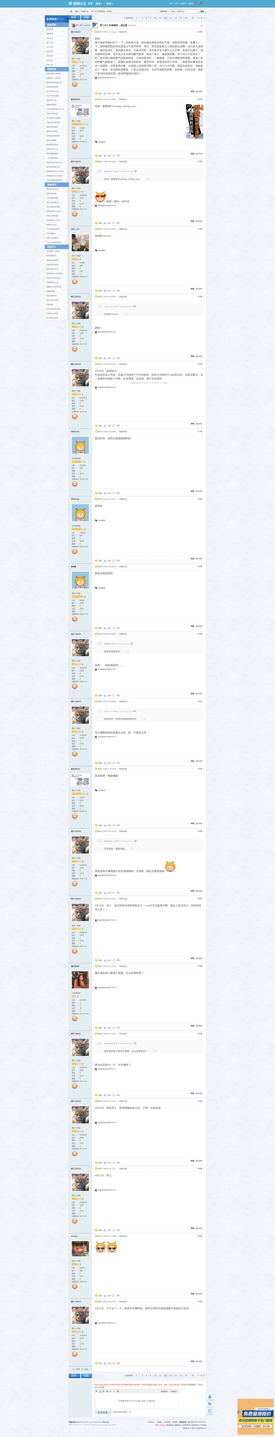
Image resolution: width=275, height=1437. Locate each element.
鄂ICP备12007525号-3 (196, 1422)
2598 (82, 603)
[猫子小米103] (73, 25)
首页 (90, 3)
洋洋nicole (75, 432)
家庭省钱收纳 (51, 296)
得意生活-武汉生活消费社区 (70, 11)
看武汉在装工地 (52, 189)
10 (155, 18)
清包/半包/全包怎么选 (54, 162)
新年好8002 (75, 99)
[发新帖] (74, 18)
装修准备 (49, 34)
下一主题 (85, 1369)
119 (81, 266)
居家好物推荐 (51, 105)
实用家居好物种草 (53, 136)
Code (114, 1391)
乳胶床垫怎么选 (52, 282)
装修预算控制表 (52, 145)
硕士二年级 (76, 121)
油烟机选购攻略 (52, 260)
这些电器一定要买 (53, 251)
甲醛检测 (49, 305)
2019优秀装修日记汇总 (55, 109)
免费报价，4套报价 (53, 78)
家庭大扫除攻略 (52, 300)
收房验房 (49, 29)
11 (160, 18)
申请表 (174, 1422)
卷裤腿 (73, 567)
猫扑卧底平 (75, 966)
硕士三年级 (76, 593)
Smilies (117, 1391)
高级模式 (164, 1391)
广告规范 (202, 1425)
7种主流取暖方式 (52, 202)
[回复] (86, 18)
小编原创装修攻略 (53, 122)
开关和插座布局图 (53, 207)
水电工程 (49, 38)
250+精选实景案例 (53, 118)
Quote (110, 1391)
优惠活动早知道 (52, 131)
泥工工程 (49, 43)
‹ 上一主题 (76, 1369)
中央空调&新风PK (53, 229)
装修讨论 (84, 11)
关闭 (272, 1400)
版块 (109, 3)
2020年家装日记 (52, 91)
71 (81, 1003)
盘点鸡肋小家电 (52, 318)
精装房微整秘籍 (52, 154)
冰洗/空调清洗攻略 (53, 309)
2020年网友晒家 (52, 96)
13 (171, 18)
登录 (171, 4)
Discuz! (106, 1422)
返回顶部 (199, 92)
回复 (100, 94)
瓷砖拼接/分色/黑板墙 (54, 273)
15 (181, 18)
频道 (98, 3)
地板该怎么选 (51, 225)
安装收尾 (49, 56)
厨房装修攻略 (51, 194)
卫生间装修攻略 (52, 198)
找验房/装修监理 (52, 87)
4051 (82, 131)
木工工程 (49, 47)
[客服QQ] (209, 1397)
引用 (109, 94)
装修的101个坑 (52, 149)
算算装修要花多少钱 (54, 83)
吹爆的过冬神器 (52, 313)
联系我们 (170, 1425)
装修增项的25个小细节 (55, 171)
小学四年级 (76, 993)
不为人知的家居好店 (54, 242)
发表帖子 (173, 1391)
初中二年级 (76, 1261)
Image (103, 1391)
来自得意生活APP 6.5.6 (107, 78)
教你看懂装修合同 (53, 167)
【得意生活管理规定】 (188, 1385)
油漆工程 (49, 51)
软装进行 (49, 60)
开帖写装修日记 (52, 114)
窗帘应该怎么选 (52, 269)
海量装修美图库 (52, 127)
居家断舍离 (50, 291)
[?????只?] (82, 62)
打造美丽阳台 (51, 234)
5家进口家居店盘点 (53, 278)
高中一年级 (76, 59)
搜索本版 (163, 11)
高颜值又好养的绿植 (54, 287)
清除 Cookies (160, 1425)
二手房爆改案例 (52, 158)
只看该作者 (122, 32)
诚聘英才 (178, 1425)
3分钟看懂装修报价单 (54, 180)
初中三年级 (76, 256)
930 (81, 468)
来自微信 (102, 142)
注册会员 (151, 1401)
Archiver (151, 1422)
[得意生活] (77, 3)
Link (107, 1391)
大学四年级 (76, 458)
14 (176, 18)
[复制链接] (132, 25)
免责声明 (186, 1425)
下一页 (200, 18)
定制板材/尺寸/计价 (53, 211)
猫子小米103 (85, 25)
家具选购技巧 (51, 256)
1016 (82, 68)
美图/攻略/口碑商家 (53, 74)
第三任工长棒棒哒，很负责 (113, 25)
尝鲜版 (159, 1422)
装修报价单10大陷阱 (54, 176)
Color (100, 1391)
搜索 (202, 11)
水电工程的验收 (52, 238)
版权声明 (194, 1425)
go (201, 25)
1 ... (137, 18)
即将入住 (49, 65)
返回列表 (129, 18)
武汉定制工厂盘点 (53, 220)
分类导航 (167, 1422)
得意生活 (182, 1422)
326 (81, 1271)
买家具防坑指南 (52, 265)
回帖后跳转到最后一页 (122, 1412)
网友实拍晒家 (51, 140)
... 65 (192, 18)
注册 (176, 4)
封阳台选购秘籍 (52, 216)
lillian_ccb (75, 229)
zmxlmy (74, 1236)
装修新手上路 (51, 100)
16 (186, 18)
